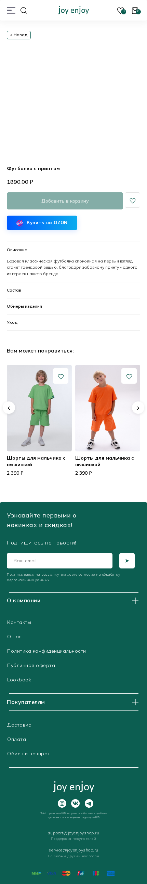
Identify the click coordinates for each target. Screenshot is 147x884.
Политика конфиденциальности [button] (46, 651)
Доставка (19, 725)
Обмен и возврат (28, 754)
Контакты (19, 622)
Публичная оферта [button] (31, 665)
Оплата (16, 739)
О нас (14, 636)
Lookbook (19, 680)
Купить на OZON (47, 222)
